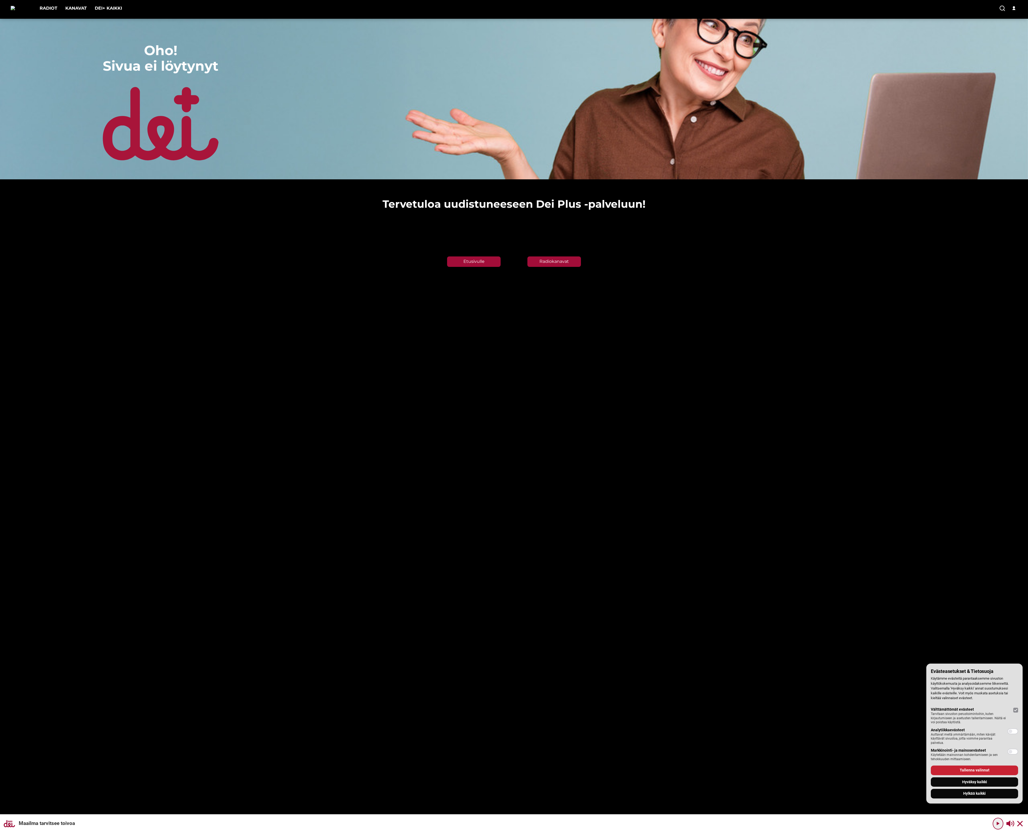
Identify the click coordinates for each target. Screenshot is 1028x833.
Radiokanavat (554, 261)
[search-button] (1002, 8)
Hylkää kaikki (974, 793)
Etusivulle (474, 261)
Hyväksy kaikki (974, 782)
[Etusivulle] (21, 8)
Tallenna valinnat (974, 770)
